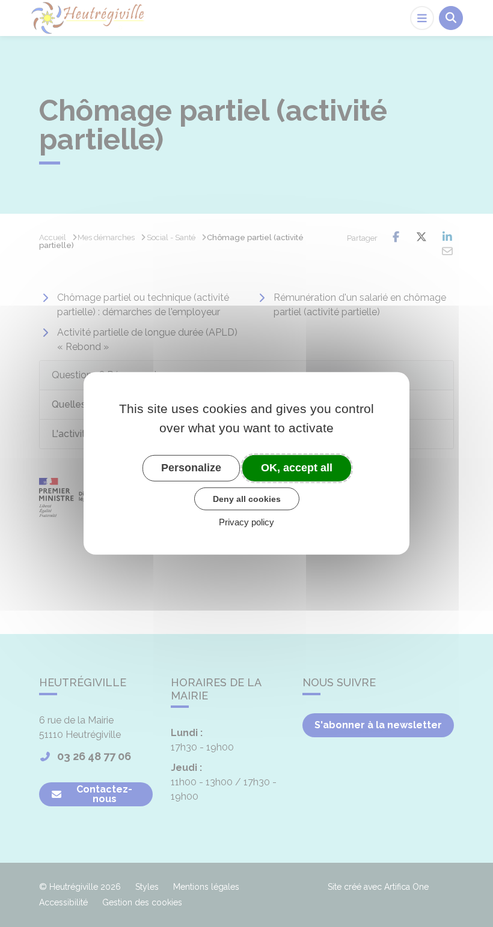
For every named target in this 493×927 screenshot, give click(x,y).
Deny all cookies (247, 498)
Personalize (191, 468)
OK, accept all (296, 468)
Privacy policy (246, 522)
